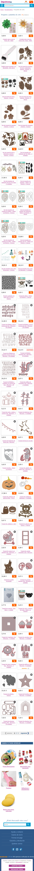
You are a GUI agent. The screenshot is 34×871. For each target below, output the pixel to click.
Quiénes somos (17, 844)
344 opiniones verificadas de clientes (23, 856)
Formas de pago (17, 838)
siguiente (24, 733)
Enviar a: (26, 2)
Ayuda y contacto (17, 832)
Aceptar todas (17, 865)
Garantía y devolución (17, 841)
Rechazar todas (17, 869)
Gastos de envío (17, 835)
